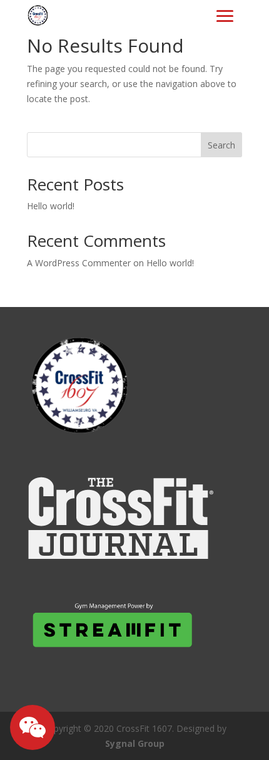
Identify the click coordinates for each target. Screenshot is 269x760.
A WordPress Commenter (79, 263)
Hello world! (50, 206)
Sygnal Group (135, 743)
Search (221, 145)
